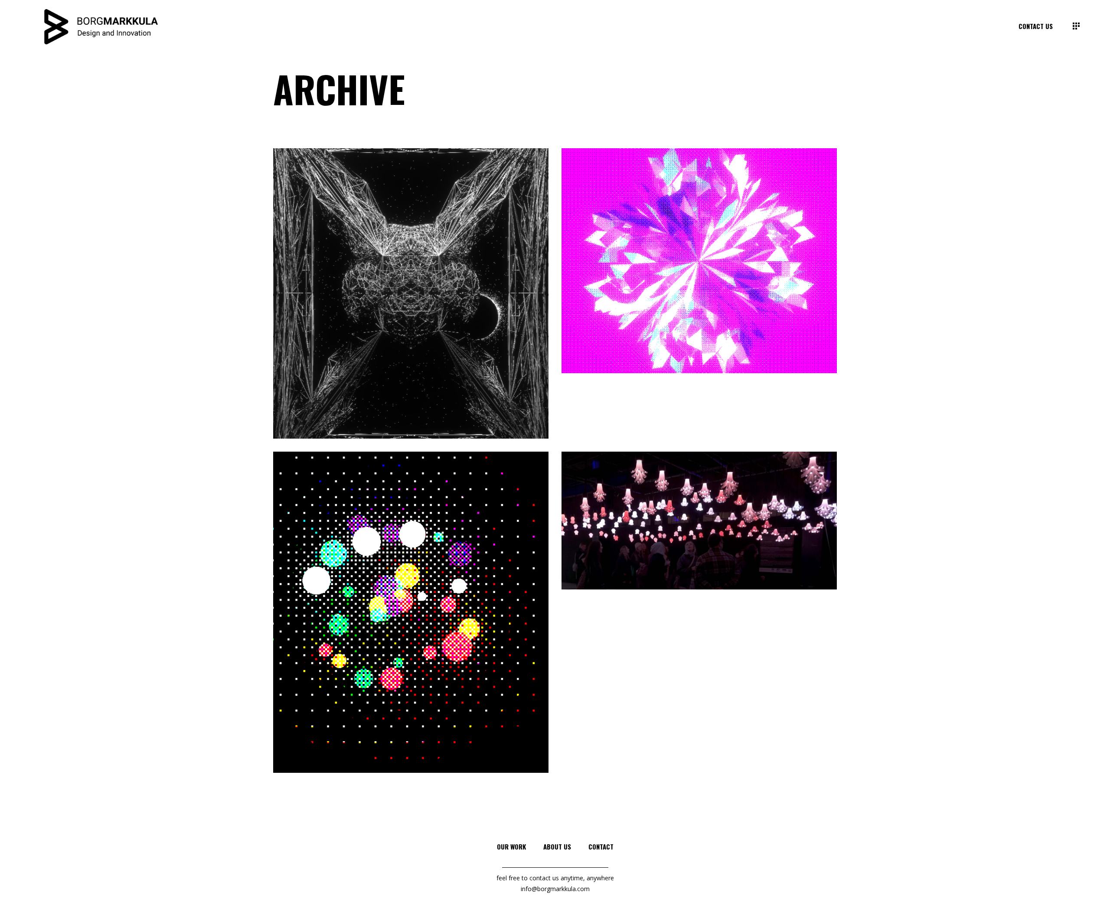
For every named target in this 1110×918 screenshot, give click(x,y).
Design (374, 320)
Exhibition (729, 537)
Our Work (511, 846)
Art (357, 322)
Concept (679, 544)
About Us (557, 846)
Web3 (460, 308)
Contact (601, 846)
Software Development (418, 314)
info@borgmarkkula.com (555, 889)
